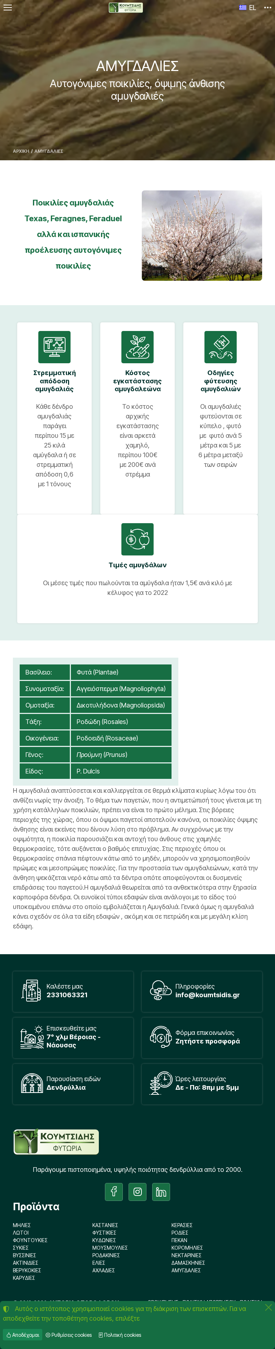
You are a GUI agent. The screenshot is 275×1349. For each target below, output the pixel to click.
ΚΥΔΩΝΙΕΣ (104, 1240)
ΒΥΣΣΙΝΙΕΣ (24, 1255)
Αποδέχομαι (25, 1335)
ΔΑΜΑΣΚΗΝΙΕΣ (188, 1263)
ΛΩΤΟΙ (21, 1233)
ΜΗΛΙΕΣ (22, 1225)
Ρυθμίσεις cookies (71, 1335)
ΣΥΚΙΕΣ (21, 1248)
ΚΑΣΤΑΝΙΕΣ (105, 1225)
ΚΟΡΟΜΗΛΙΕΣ (187, 1248)
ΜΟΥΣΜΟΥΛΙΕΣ (110, 1248)
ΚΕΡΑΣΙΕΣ (182, 1225)
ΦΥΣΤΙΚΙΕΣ (104, 1233)
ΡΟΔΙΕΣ (180, 1233)
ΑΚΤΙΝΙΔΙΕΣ (25, 1263)
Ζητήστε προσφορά (207, 1041)
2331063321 (67, 995)
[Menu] (7, 7)
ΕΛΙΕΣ (98, 1263)
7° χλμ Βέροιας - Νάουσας (74, 1041)
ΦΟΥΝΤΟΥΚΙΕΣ (30, 1240)
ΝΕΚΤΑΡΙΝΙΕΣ (187, 1255)
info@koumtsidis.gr (207, 995)
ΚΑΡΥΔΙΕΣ (24, 1278)
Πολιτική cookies (122, 1335)
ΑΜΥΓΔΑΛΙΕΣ (186, 1270)
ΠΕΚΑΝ (179, 1240)
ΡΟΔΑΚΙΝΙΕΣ (106, 1255)
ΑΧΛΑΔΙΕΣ (103, 1270)
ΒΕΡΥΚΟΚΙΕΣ (27, 1270)
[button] (268, 7)
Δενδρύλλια (66, 1087)
